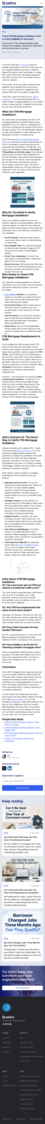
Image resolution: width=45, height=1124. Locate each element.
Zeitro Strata (6, 1038)
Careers (5, 1081)
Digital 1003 (6, 1047)
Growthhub (6, 1052)
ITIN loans (25, 65)
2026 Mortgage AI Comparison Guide (31, 1056)
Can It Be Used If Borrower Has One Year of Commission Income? (20, 838)
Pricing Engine (7, 1042)
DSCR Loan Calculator (26, 1104)
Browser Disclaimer (36, 1119)
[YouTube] (6, 1024)
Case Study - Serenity (26, 1047)
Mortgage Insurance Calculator (29, 1095)
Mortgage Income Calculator (28, 1085)
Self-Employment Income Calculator (31, 1090)
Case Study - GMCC (26, 1042)
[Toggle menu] (41, 3)
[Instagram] (10, 1024)
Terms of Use (7, 1119)
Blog (21, 1038)
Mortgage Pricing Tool (26, 1099)
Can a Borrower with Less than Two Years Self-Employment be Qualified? (21, 891)
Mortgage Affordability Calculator (30, 1076)
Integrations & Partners (9, 1085)
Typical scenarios (25, 1061)
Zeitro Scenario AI (23, 451)
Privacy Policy (20, 1119)
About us (5, 1076)
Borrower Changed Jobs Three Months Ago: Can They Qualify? (22, 944)
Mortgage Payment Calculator (29, 1081)
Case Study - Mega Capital (28, 1052)
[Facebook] (8, 1024)
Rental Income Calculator (27, 1108)
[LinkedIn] (3, 1024)
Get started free (22, 988)
